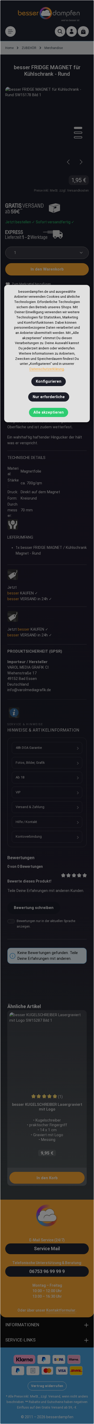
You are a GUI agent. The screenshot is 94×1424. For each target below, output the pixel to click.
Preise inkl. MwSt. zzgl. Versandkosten (61, 190)
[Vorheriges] (68, 161)
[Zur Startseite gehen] (49, 13)
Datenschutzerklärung (47, 369)
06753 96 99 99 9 (47, 1271)
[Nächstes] (80, 161)
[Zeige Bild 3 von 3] (78, 137)
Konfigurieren (48, 381)
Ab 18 (20, 777)
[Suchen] (60, 31)
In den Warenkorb (47, 269)
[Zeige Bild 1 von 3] (78, 128)
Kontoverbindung (29, 836)
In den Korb (47, 1178)
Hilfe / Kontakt (26, 822)
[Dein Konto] (71, 31)
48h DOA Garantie (29, 748)
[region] (47, 128)
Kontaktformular (60, 1310)
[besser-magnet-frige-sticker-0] (47, 128)
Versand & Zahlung (30, 807)
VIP (18, 792)
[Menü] (10, 31)
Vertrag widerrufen (47, 1386)
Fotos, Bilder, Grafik (30, 763)
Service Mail (47, 1248)
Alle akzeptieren (48, 412)
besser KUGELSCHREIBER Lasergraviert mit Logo (47, 1107)
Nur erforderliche (49, 397)
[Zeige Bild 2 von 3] (78, 133)
